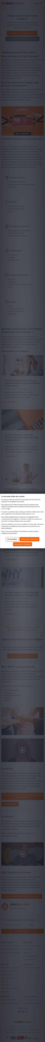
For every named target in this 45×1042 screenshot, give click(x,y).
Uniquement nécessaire (29, 539)
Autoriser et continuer (23, 544)
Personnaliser (12, 539)
